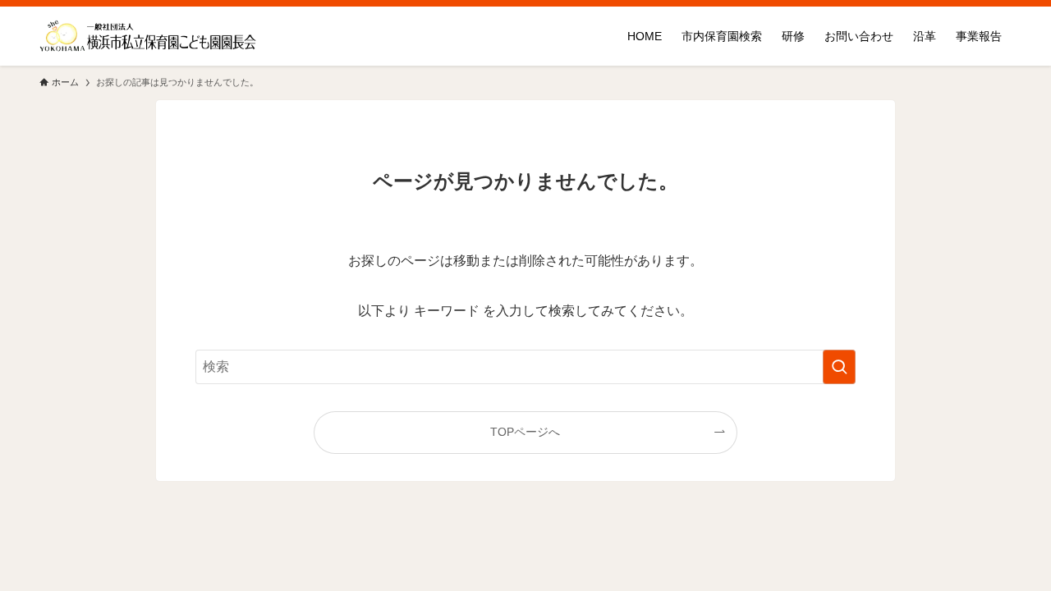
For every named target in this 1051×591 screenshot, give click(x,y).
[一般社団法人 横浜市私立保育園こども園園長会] (148, 36)
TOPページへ (525, 431)
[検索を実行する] (839, 367)
